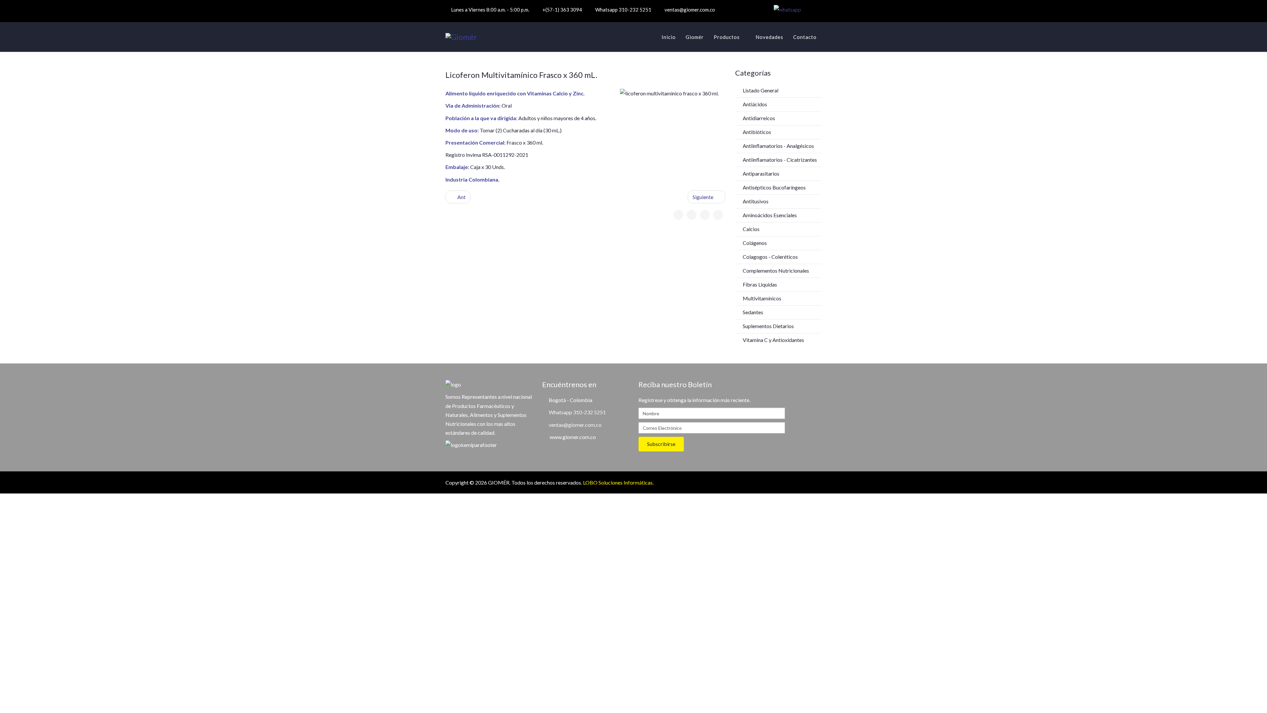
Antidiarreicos (758, 118)
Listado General (760, 90)
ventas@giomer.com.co (690, 10)
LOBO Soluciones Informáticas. (618, 482)
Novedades (769, 37)
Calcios (751, 229)
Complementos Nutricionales (775, 270)
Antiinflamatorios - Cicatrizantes (779, 159)
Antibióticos (756, 132)
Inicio (669, 37)
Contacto (805, 37)
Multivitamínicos (761, 298)
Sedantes (752, 312)
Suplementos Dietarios (768, 326)
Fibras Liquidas (759, 284)
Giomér (695, 37)
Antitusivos (755, 201)
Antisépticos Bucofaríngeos (774, 187)
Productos (727, 37)
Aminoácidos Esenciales (769, 215)
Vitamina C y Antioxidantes (773, 340)
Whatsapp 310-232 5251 (623, 10)
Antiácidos (754, 104)
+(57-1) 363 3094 (562, 10)
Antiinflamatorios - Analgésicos (778, 146)
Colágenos (754, 243)
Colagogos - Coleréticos (770, 257)
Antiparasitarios (760, 173)
